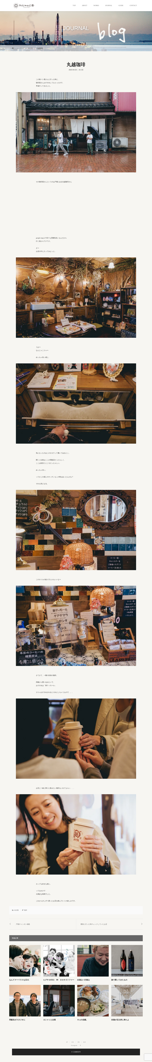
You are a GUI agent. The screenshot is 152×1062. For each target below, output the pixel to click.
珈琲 (25, 910)
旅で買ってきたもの (119, 980)
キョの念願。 (82, 1020)
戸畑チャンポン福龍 (23, 924)
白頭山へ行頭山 (83, 980)
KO (84, 1042)
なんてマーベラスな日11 (19, 980)
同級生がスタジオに (17, 1020)
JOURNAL (108, 5)
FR (79, 1042)
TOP (74, 5)
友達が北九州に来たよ (120, 1020)
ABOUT (84, 5)
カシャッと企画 (49, 1020)
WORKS (96, 5)
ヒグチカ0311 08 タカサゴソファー (58, 980)
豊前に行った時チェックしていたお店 (94, 924)
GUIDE (121, 5)
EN (73, 1042)
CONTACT (133, 5)
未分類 (81, 70)
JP (67, 1042)
